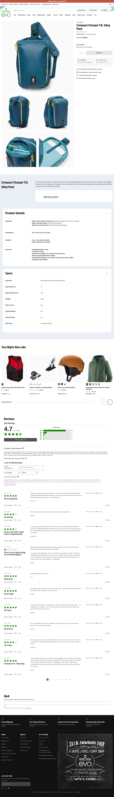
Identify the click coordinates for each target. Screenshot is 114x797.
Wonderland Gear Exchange (47, 758)
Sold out (99, 53)
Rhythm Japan (43, 747)
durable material (10, 484)
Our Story (23, 737)
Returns (3, 744)
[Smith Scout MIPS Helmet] (71, 368)
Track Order (5, 737)
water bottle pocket (70, 480)
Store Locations (44, 737)
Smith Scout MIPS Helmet (66, 387)
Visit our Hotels (13, 4)
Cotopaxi (79, 22)
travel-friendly (37, 480)
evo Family (43, 734)
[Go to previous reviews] (44, 679)
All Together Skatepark (46, 755)
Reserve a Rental (24, 4)
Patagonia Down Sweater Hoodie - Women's (98, 388)
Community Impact (26, 740)
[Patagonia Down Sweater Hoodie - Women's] (99, 368)
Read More (57, 559)
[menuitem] (15, 15)
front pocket (58, 480)
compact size (82, 480)
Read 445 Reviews (91, 34)
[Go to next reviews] (70, 679)
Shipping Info (5, 740)
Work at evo (24, 750)
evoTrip (41, 744)
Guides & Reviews (6, 760)
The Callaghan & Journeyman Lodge (45, 751)
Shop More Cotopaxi (50, 196)
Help (3, 734)
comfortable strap (24, 480)
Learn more (28, 708)
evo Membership (25, 747)
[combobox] (35, 10)
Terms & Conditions (68, 792)
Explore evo (55, 4)
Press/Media (24, 744)
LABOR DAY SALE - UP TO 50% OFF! (57, 1)
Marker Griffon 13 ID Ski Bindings (41, 387)
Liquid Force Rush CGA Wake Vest (13, 387)
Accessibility (77, 792)
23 (66, 679)
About (22, 734)
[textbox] (57, 703)
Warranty (4, 747)
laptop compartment (11, 480)
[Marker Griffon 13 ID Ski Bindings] (43, 368)
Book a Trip (4, 4)
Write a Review (20, 439)
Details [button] (100, 72)
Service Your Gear (35, 4)
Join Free (99, 69)
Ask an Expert (81, 10)
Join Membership (46, 4)
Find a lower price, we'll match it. (66, 724)
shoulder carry (47, 480)
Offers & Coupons (6, 750)
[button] (56, 431)
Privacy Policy (57, 792)
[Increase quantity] (82, 53)
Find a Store (93, 10)
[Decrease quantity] (78, 53)
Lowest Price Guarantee (8, 753)
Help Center (5, 756)
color (90, 480)
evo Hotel (42, 740)
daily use (97, 480)
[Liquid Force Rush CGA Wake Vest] (14, 368)
